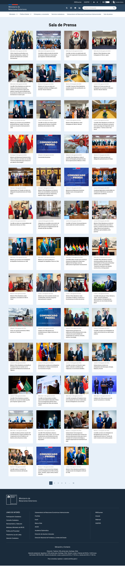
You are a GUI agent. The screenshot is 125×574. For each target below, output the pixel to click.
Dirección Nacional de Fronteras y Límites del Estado (50, 537)
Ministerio (12, 14)
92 (73, 483)
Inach (36, 519)
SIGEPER (86, 2)
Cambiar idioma (119, 2)
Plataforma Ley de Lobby (13, 534)
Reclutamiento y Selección (14, 524)
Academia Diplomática (42, 530)
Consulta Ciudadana (12, 520)
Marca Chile (38, 523)
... (69, 483)
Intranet (97, 516)
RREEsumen (77, 2)
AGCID (37, 527)
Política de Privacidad (12, 531)
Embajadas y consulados (41, 14)
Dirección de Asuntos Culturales (44, 534)
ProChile (37, 516)
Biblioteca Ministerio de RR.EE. (15, 527)
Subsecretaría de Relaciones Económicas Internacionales (84, 14)
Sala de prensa (108, 14)
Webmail (98, 519)
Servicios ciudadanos (58, 14)
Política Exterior (24, 14)
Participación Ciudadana (13, 516)
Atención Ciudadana (12, 538)
